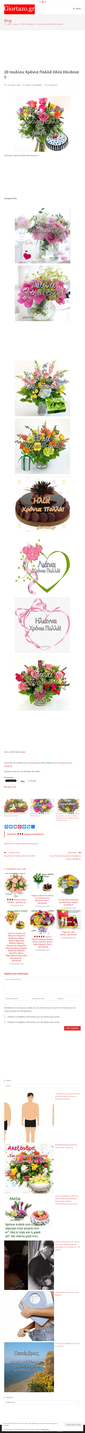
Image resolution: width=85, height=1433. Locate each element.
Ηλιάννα (18, 843)
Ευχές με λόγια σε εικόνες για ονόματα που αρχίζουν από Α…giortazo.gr (42, 899)
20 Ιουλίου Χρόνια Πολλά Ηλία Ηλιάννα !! (49, 24)
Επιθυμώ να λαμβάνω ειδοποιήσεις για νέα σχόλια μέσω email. (34, 1017)
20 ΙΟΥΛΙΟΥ (11, 843)
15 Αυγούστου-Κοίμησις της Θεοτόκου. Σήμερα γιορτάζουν (68, 902)
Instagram (8, 766)
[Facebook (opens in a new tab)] (43, 2)
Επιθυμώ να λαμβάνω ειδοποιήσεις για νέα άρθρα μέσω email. (33, 1022)
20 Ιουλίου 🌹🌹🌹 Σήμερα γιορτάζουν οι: (40, 814)
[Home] (5, 24)
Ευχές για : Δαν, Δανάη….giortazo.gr (68, 933)
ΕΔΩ (23, 752)
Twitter (63, 763)
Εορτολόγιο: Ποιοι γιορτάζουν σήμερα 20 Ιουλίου (15, 814)
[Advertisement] (42, 52)
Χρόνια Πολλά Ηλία (31, 843)
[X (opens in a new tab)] (40, 2)
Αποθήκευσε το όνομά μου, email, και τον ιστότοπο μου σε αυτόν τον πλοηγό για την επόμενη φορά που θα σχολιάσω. (40, 1009)
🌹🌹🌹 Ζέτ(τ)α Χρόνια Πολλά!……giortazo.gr (16, 901)
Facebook (33, 763)
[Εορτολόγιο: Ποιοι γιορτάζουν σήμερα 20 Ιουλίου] (16, 805)
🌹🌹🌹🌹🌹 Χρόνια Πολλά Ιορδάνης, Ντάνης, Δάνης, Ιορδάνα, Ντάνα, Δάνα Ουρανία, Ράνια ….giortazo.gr (42, 942)
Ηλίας (23, 843)
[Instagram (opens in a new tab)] (45, 2)
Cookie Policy (45, 1429)
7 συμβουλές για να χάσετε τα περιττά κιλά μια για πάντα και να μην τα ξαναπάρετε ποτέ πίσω (67, 1096)
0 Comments (52, 85)
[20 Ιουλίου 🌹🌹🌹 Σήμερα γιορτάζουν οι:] (42, 805)
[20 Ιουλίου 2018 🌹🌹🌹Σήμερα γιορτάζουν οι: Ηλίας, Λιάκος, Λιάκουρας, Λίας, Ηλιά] (68, 805)
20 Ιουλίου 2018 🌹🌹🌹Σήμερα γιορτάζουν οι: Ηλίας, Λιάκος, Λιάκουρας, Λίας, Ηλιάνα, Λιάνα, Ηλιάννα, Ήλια (68, 816)
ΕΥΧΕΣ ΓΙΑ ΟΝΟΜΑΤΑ (34, 85)
